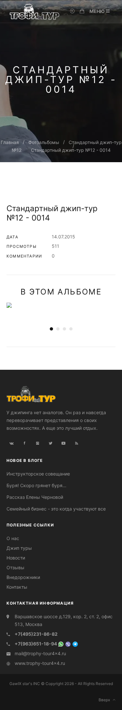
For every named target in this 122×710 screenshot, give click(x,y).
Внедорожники (23, 577)
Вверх (106, 699)
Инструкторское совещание (38, 473)
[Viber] (68, 643)
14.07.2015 (63, 236)
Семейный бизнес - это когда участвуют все (56, 508)
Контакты (17, 587)
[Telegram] (75, 643)
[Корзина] (82, 11)
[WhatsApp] (61, 643)
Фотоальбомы (43, 142)
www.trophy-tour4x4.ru (40, 663)
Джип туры (19, 548)
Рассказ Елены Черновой (35, 497)
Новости (16, 557)
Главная (10, 142)
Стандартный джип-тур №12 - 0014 (71, 150)
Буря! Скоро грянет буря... (36, 485)
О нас (13, 538)
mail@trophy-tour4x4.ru (40, 653)
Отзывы (15, 567)
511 (55, 246)
